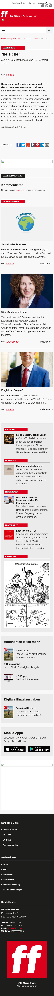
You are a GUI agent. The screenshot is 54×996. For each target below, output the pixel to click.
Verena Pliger (12, 342)
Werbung (32, 3)
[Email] (47, 145)
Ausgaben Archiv (44, 3)
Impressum (8, 875)
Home (3, 39)
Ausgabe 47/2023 (31, 39)
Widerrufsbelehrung (11, 885)
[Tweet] (23, 145)
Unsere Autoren (10, 830)
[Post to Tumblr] (33, 145)
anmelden (21, 190)
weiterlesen (46, 264)
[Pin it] (37, 145)
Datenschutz (8, 880)
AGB (5, 869)
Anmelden (16, 3)
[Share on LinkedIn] (42, 145)
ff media (10, 75)
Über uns (7, 835)
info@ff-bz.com (15, 928)
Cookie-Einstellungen (12, 890)
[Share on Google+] (28, 145)
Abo (24, 3)
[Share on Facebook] (19, 145)
